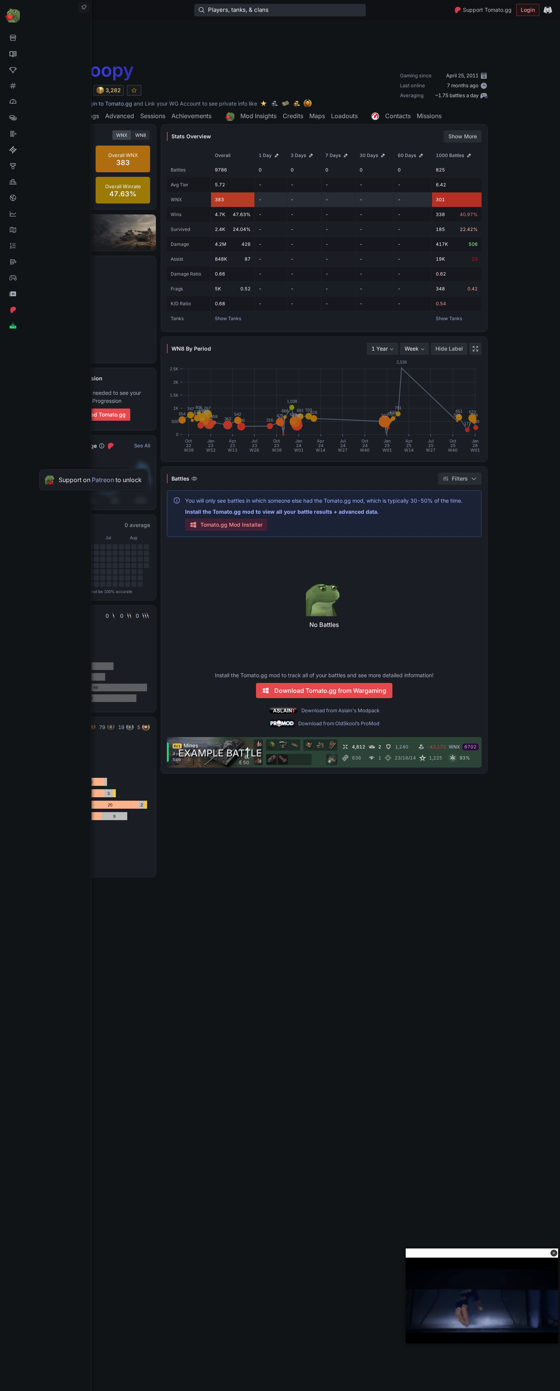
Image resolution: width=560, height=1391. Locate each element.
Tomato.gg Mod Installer (231, 524)
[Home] (45, 15)
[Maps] (45, 229)
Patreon (103, 480)
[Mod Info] (45, 325)
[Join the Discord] (547, 9)
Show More (462, 136)
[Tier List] (45, 261)
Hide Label (449, 348)
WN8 (140, 135)
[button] (553, 1253)
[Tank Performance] (45, 101)
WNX (121, 135)
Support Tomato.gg (487, 9)
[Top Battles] (45, 181)
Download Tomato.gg (99, 414)
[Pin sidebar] (84, 7)
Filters (460, 478)
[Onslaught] (45, 69)
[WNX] (45, 53)
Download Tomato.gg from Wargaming (330, 690)
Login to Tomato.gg (107, 103)
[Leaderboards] (45, 245)
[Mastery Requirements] (45, 165)
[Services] (45, 37)
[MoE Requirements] (45, 149)
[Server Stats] (45, 197)
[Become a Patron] (45, 309)
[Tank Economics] (45, 117)
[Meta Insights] (45, 213)
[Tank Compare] (45, 133)
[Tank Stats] (45, 85)
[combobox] (382, 349)
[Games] (45, 277)
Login (528, 9)
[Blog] (45, 293)
